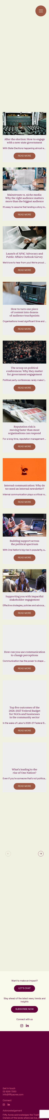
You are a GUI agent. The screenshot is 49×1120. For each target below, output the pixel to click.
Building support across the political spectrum (24, 542)
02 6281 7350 (9, 1092)
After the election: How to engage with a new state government (24, 141)
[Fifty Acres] (9, 10)
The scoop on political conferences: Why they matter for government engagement (24, 371)
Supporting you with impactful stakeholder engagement (24, 598)
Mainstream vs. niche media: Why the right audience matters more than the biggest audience (24, 198)
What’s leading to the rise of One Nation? (24, 771)
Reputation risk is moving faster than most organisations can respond (24, 430)
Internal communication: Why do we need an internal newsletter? (24, 487)
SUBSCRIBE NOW (24, 1009)
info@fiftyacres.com (13, 1095)
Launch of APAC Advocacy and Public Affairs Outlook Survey (24, 255)
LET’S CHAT (24, 988)
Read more (24, 156)
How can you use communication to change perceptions (24, 653)
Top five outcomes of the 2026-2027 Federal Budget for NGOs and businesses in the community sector (24, 712)
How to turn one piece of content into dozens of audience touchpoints (24, 312)
